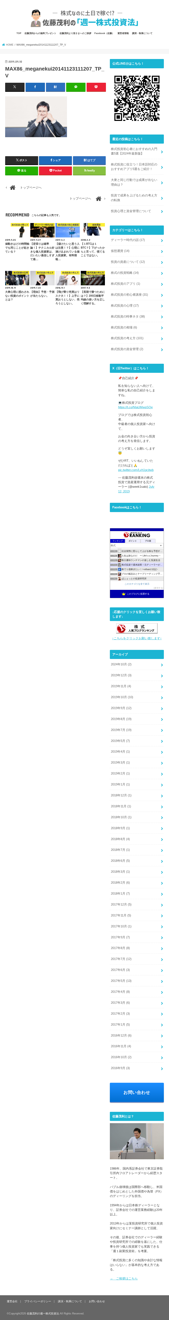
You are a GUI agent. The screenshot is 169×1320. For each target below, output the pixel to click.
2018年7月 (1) (120, 849)
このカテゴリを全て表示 (136, 584)
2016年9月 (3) (120, 1068)
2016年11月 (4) (121, 1046)
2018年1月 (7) (120, 893)
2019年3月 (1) (120, 762)
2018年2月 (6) (120, 882)
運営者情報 (123, 33)
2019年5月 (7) (120, 741)
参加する (158, 588)
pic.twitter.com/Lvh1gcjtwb (136, 470)
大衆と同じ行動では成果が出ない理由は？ (134, 182)
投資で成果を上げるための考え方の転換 (134, 198)
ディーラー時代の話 (128, 240)
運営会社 (12, 1301)
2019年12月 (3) (121, 675)
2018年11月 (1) (121, 806)
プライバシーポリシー (37, 1301)
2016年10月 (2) (121, 1057)
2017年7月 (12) (121, 959)
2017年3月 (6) (120, 1002)
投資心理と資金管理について (131, 211)
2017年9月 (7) (120, 937)
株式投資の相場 (124, 327)
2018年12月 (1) (121, 795)
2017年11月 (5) (121, 915)
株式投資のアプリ (125, 283)
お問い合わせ (136, 1092)
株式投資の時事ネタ (128, 316)
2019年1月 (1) (120, 784)
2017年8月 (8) (120, 948)
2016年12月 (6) (121, 1035)
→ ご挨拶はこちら (124, 1278)
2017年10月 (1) (121, 926)
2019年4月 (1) (120, 751)
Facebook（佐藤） (104, 33)
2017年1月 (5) (120, 1024)
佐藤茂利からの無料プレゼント (40, 33)
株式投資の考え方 (127, 338)
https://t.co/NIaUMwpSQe (135, 407)
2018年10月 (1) (121, 817)
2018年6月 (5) (120, 860)
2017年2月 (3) (120, 1013)
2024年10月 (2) (121, 664)
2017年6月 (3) (120, 970)
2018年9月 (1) (120, 828)
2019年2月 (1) (120, 773)
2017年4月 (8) (120, 991)
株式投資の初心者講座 (129, 294)
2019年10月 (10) (122, 697)
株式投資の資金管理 (127, 349)
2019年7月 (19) (121, 730)
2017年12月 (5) (121, 904)
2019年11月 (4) (121, 686)
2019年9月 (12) (121, 708)
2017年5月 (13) (121, 980)
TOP (18, 33)
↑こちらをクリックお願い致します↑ (137, 638)
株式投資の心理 (125, 305)
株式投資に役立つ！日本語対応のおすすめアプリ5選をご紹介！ (134, 167)
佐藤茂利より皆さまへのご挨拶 (75, 33)
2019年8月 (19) (121, 719)
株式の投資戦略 (125, 272)
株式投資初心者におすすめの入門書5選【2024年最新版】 (134, 151)
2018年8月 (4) (120, 839)
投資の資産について (128, 261)
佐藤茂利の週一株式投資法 (43, 1313)
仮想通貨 (120, 251)
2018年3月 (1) (120, 871)
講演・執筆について (142, 33)
